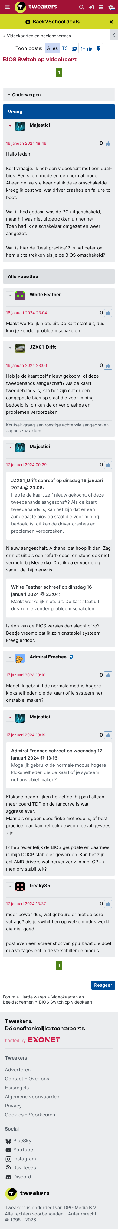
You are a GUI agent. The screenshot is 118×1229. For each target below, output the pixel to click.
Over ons (38, 1079)
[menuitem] (82, 7)
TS (65, 48)
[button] (7, 7)
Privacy (13, 1106)
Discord (22, 1177)
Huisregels (17, 1088)
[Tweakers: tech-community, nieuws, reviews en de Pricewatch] (35, 7)
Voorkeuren (42, 1115)
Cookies (14, 1115)
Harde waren (33, 996)
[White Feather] (20, 295)
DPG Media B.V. (80, 1207)
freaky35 (40, 885)
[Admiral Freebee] (20, 658)
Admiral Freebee (48, 657)
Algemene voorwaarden (32, 1097)
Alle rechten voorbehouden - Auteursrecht (50, 1214)
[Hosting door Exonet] (32, 1041)
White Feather (45, 294)
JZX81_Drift (43, 347)
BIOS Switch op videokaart (65, 1002)
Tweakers (15, 1207)
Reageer (103, 985)
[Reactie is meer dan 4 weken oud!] (26, 143)
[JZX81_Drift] (20, 348)
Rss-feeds (24, 1168)
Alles (52, 48)
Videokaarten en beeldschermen (39, 35)
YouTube (23, 1150)
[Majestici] (20, 126)
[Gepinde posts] (98, 48)
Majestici (40, 125)
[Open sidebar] (114, 34)
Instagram (24, 1159)
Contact (14, 1079)
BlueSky (22, 1141)
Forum (9, 996)
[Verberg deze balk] (111, 22)
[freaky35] (20, 886)
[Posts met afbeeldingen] (74, 48)
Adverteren (18, 1069)
